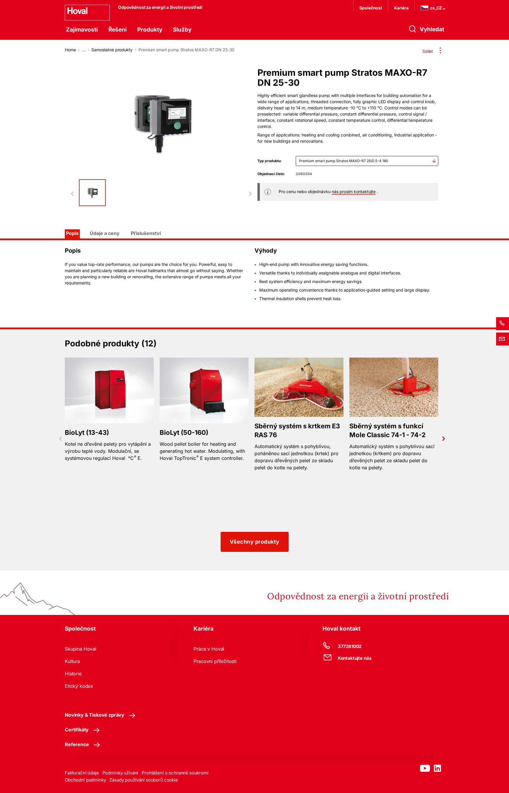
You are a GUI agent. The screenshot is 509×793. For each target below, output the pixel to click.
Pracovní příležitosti (215, 661)
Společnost (370, 7)
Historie (73, 674)
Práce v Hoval (209, 649)
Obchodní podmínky (85, 780)
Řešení (117, 29)
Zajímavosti (82, 29)
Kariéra (401, 7)
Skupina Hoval (80, 649)
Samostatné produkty (111, 49)
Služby (182, 29)
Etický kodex (79, 686)
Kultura (72, 661)
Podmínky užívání (120, 773)
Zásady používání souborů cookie (143, 780)
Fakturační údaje (82, 773)
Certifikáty (77, 730)
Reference (77, 744)
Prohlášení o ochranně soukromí (175, 773)
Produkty (149, 29)
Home (70, 49)
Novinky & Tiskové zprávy (94, 715)
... (83, 49)
